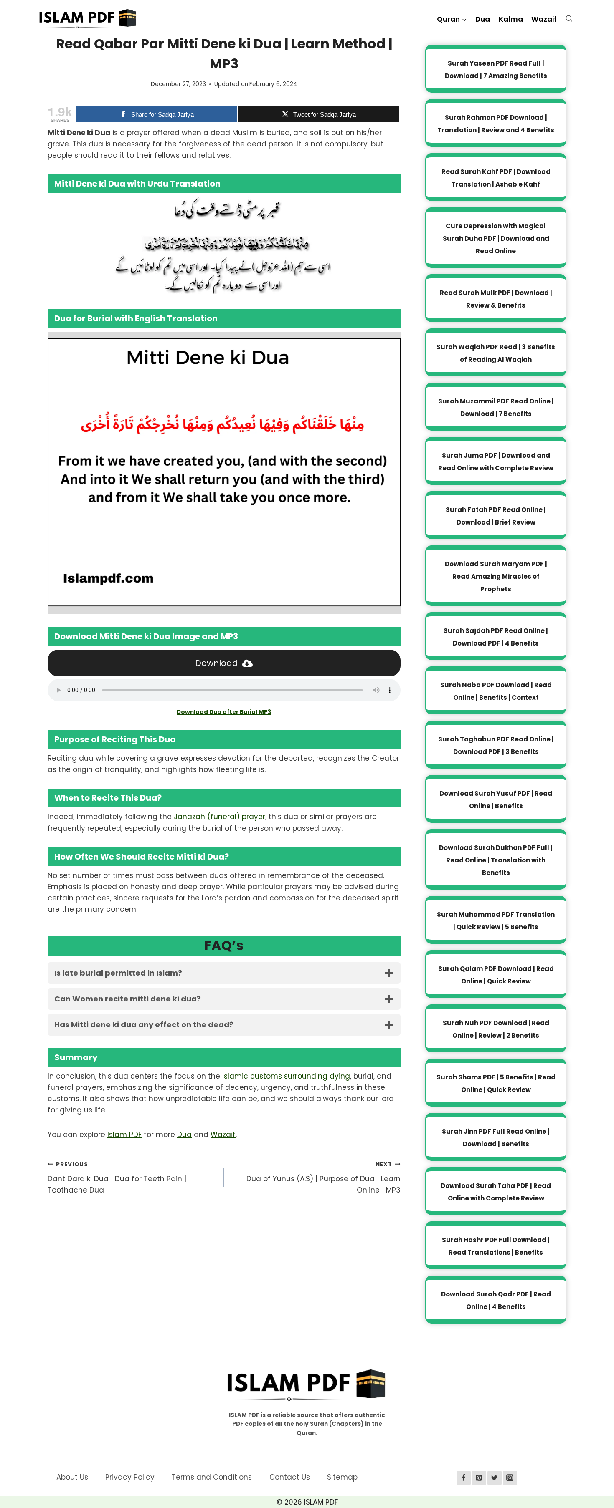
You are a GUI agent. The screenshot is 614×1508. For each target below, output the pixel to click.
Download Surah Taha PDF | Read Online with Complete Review (496, 1192)
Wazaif (544, 19)
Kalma (511, 19)
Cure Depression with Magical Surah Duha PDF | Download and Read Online (496, 238)
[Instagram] (510, 1478)
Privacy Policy (130, 1477)
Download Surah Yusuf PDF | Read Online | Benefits (495, 799)
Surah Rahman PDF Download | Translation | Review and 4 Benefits (495, 123)
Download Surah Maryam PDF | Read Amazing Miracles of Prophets (496, 576)
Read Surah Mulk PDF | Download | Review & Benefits (496, 299)
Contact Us (289, 1477)
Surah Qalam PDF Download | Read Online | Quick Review (496, 975)
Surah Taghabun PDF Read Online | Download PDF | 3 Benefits (496, 745)
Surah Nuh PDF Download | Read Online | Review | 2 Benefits (496, 1029)
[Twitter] (494, 1478)
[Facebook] (464, 1478)
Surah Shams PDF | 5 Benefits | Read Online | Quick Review (496, 1083)
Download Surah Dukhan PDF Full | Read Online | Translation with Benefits (496, 860)
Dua (482, 19)
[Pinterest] (479, 1478)
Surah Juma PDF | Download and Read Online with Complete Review (495, 461)
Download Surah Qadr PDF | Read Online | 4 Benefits (496, 1300)
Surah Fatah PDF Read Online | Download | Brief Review (496, 516)
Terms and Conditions (212, 1477)
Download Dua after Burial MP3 (224, 712)
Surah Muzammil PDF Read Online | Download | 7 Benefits (496, 407)
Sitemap (342, 1477)
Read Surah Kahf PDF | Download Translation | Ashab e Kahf (496, 178)
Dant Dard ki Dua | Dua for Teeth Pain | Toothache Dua (117, 1177)
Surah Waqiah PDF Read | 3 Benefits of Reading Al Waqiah (495, 353)
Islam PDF (124, 1135)
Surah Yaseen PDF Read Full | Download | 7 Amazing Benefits (496, 69)
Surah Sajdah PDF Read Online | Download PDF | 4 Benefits (496, 637)
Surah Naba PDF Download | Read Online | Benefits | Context (496, 691)
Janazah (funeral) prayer (219, 817)
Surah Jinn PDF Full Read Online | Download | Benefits (496, 1137)
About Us (72, 1477)
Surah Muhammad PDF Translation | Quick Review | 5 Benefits (496, 920)
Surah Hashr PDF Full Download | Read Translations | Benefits (496, 1246)
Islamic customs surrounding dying (286, 1076)
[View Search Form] (570, 20)
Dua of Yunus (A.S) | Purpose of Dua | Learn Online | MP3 (323, 1177)
